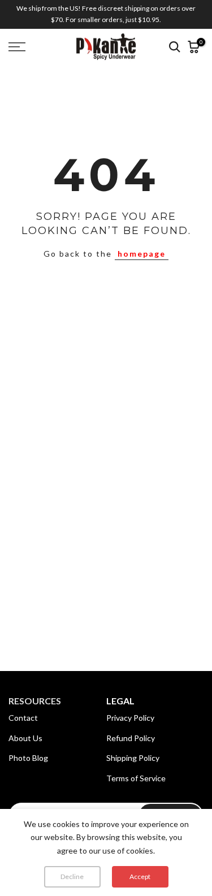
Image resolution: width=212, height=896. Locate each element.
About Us (25, 738)
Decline (72, 876)
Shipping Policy (132, 758)
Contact (23, 717)
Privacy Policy (130, 717)
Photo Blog (28, 758)
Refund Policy (130, 738)
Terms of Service (136, 778)
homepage (142, 253)
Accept (139, 876)
